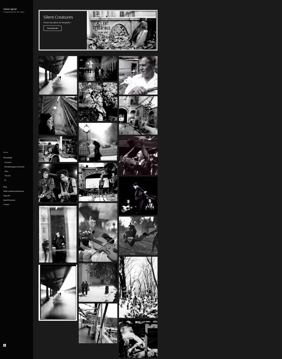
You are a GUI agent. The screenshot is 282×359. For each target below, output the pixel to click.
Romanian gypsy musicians (14, 167)
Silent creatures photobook (13, 191)
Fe (5, 180)
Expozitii (6, 196)
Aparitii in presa (9, 200)
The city (7, 175)
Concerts (7, 162)
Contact (6, 204)
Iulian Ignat (10, 8)
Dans (6, 171)
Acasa (5, 152)
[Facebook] (4, 345)
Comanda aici (52, 28)
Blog (5, 187)
